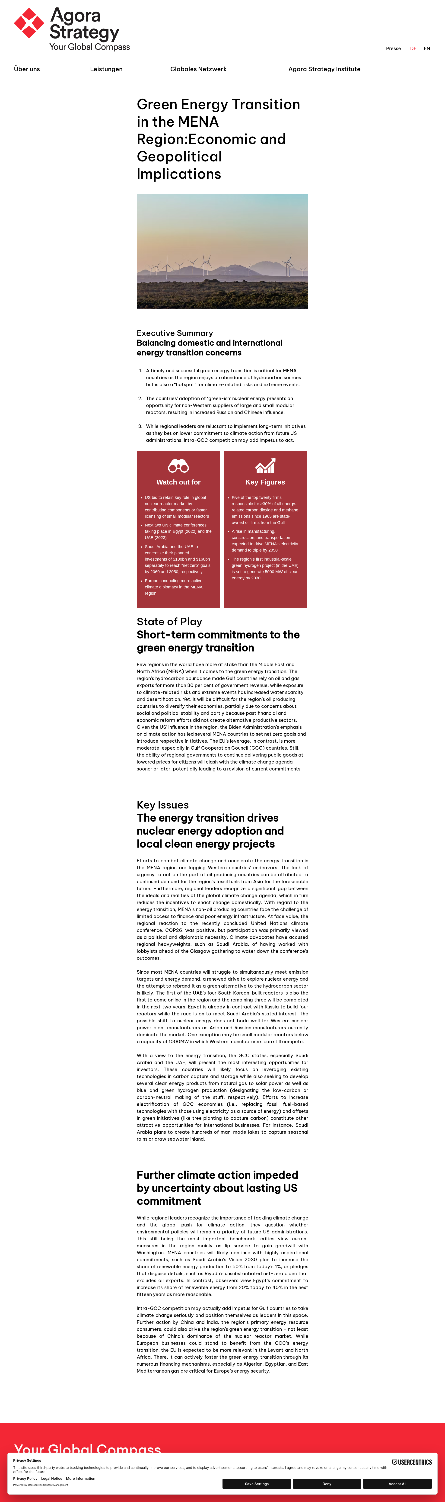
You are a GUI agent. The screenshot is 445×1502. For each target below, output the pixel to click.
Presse (393, 48)
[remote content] (222, 529)
